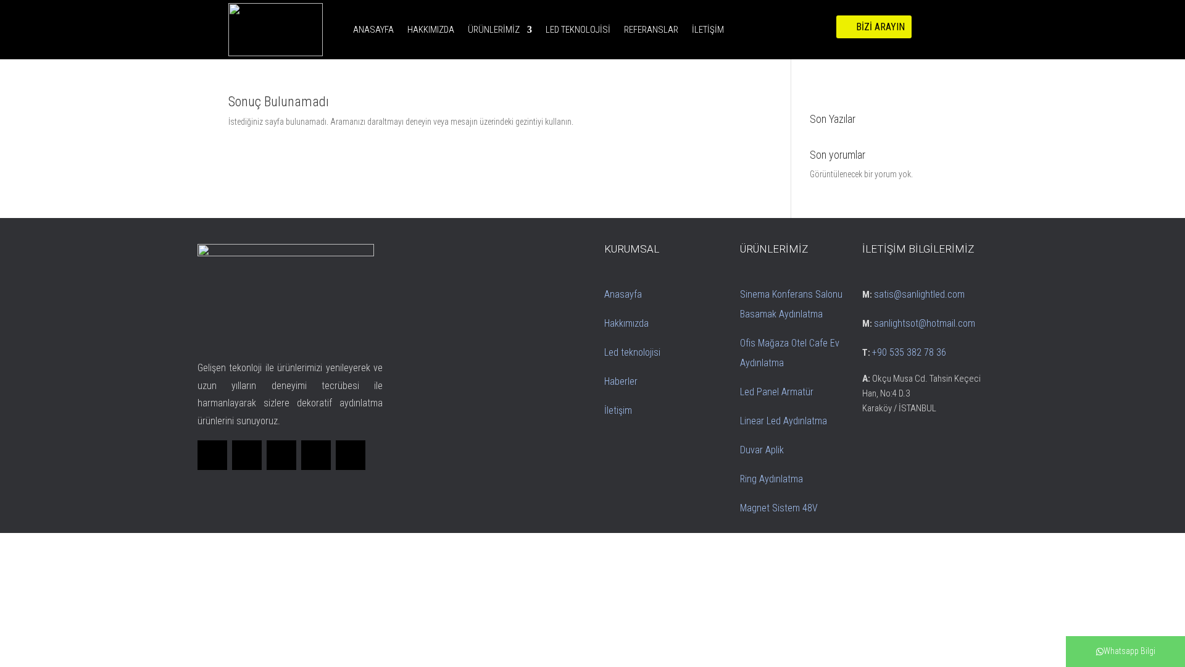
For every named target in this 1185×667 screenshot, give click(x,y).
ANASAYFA (373, 29)
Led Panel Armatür (776, 392)
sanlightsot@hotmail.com (924, 323)
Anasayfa (623, 294)
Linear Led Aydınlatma (783, 421)
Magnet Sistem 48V (779, 508)
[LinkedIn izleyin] (281, 455)
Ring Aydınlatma (771, 479)
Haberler (621, 381)
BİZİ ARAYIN (880, 27)
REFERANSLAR (651, 29)
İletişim (618, 410)
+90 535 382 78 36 (909, 352)
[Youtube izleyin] (350, 455)
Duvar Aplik (762, 450)
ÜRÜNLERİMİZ (494, 29)
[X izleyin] (247, 455)
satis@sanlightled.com (919, 294)
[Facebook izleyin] (212, 455)
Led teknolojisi (632, 352)
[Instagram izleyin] (316, 455)
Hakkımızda (626, 323)
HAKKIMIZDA (430, 29)
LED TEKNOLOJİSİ (578, 29)
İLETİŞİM (708, 29)
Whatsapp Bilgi (1129, 651)
